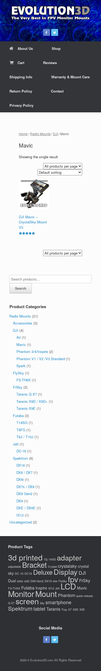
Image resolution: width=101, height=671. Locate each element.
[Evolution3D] (50, 12)
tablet (39, 608)
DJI (55, 133)
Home (23, 133)
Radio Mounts (40, 133)
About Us (25, 48)
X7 (70, 609)
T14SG (21, 422)
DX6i (20, 479)
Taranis (53, 609)
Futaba (18, 415)
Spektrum (20, 458)
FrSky (17, 387)
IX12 (20, 515)
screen (27, 600)
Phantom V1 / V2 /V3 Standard (40, 358)
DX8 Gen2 (24, 493)
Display (66, 571)
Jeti (16, 444)
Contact (57, 91)
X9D (75, 609)
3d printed (25, 557)
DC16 (28, 574)
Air (18, 337)
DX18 (20, 465)
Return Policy (20, 91)
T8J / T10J (24, 436)
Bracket (34, 564)
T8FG (20, 429)
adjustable (14, 567)
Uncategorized (20, 522)
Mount (46, 593)
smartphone (58, 602)
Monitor (21, 593)
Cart (21, 62)
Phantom (66, 595)
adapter (69, 557)
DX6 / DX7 (24, 472)
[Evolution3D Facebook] (46, 32)
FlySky (18, 372)
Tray (64, 609)
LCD (68, 586)
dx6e (20, 581)
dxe (55, 581)
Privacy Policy (21, 105)
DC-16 (21, 451)
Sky (42, 603)
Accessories (22, 323)
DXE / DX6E (26, 507)
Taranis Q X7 (26, 394)
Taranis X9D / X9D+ (32, 401)
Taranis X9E (26, 408)
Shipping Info (20, 76)
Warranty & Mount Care (70, 76)
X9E (82, 609)
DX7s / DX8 (25, 486)
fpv (73, 578)
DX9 (19, 500)
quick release (84, 596)
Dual (12, 580)
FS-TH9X (23, 379)
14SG (52, 559)
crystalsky (67, 566)
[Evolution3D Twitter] (54, 32)
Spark (21, 365)
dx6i (26, 581)
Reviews (50, 62)
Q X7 (11, 603)
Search (20, 288)
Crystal (52, 567)
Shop (56, 48)
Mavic (21, 344)
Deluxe (43, 572)
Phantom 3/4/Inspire (32, 351)
